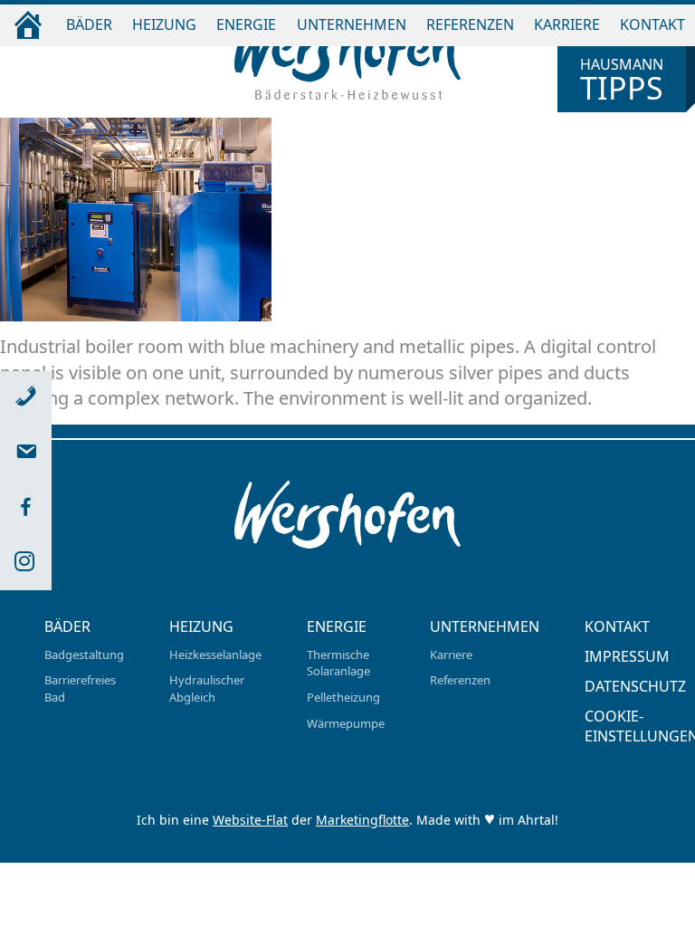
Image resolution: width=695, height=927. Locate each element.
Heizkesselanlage (215, 654)
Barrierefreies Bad (80, 688)
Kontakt (652, 24)
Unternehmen (351, 24)
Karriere (567, 24)
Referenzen (470, 24)
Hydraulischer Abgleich (206, 688)
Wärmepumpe (346, 723)
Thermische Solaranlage (338, 663)
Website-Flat (250, 819)
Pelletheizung (343, 697)
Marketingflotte (362, 819)
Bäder (89, 24)
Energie (246, 24)
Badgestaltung (84, 654)
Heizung (164, 24)
